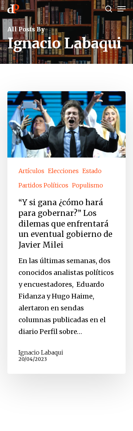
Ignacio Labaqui (40, 352)
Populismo (87, 185)
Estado (92, 171)
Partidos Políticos (43, 185)
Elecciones (63, 171)
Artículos (31, 171)
